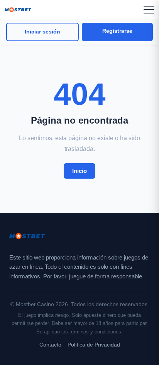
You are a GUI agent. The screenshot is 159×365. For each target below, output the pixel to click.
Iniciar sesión (42, 32)
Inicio (79, 170)
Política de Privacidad (94, 345)
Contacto (50, 345)
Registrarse (117, 31)
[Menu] (149, 9)
